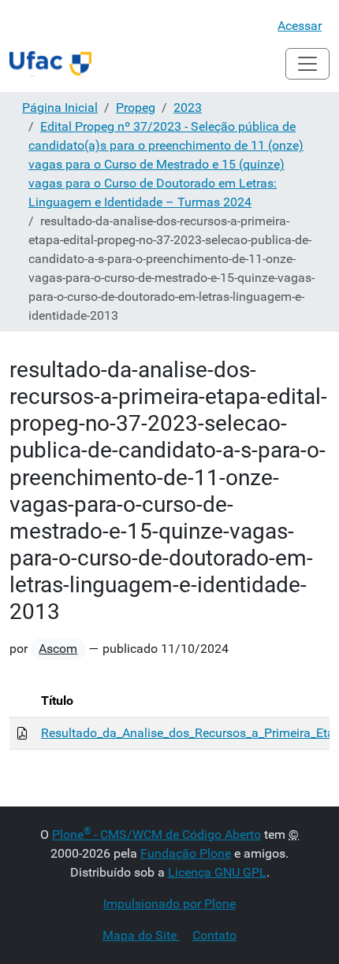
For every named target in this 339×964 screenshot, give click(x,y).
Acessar (300, 25)
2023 (187, 107)
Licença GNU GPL (217, 872)
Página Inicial (60, 107)
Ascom (58, 648)
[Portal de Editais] (50, 63)
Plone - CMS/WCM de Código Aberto (156, 834)
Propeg (135, 107)
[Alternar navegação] (307, 64)
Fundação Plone (185, 853)
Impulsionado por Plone (169, 903)
